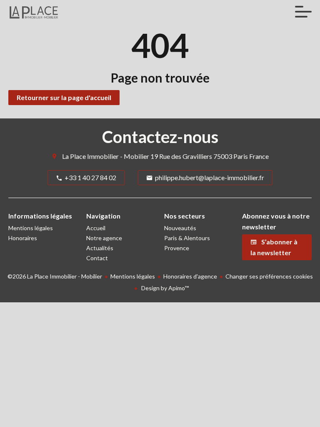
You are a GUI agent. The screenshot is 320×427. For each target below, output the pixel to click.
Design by (164, 287)
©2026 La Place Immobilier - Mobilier (55, 276)
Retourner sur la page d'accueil (64, 97)
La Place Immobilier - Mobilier (105, 156)
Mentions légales (132, 276)
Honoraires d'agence (190, 276)
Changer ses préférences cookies (269, 276)
